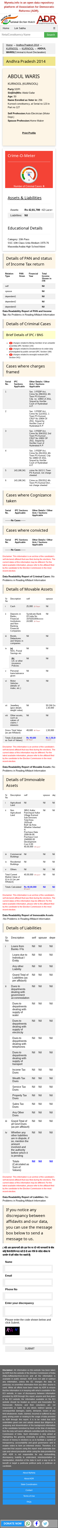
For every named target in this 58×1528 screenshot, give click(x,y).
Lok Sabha (20, 28)
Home (6, 28)
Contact (29, 1490)
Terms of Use (29, 1496)
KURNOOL (12, 48)
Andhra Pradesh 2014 (27, 45)
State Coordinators (29, 1484)
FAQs (29, 1502)
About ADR (29, 1478)
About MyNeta (29, 1473)
